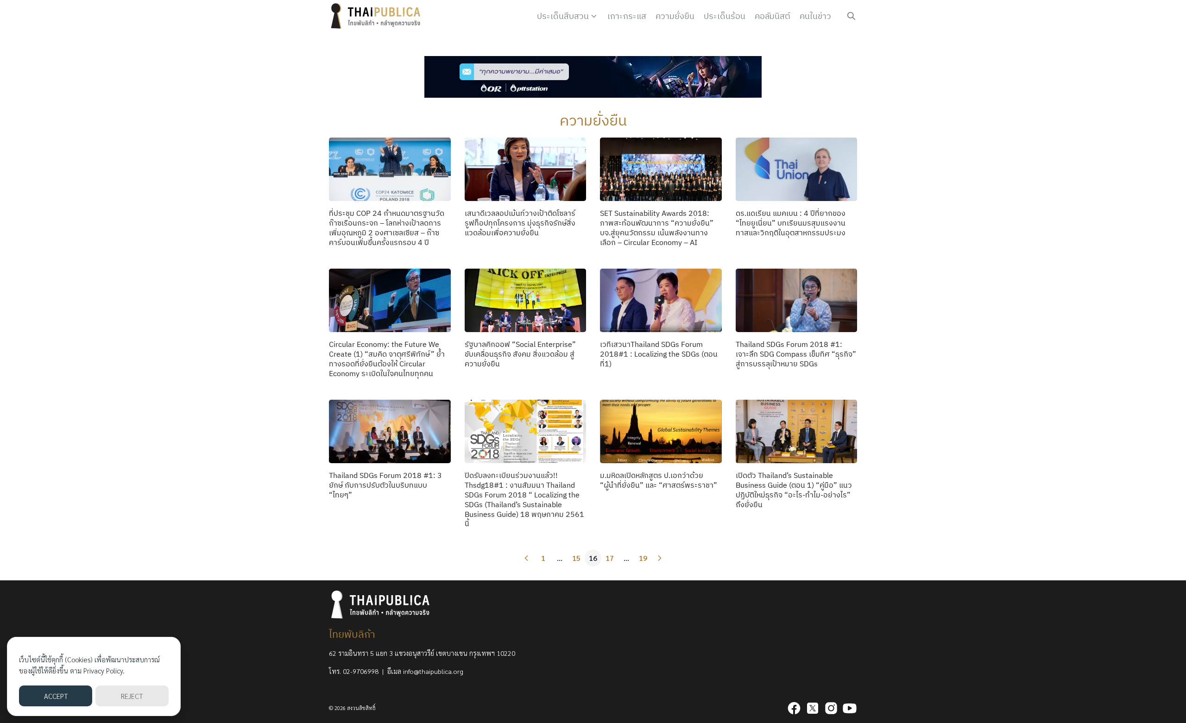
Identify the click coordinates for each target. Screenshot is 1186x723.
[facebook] (794, 708)
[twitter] (812, 708)
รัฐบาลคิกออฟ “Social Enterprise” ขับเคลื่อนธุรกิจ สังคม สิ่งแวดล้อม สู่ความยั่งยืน (520, 353)
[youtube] (849, 708)
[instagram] (831, 708)
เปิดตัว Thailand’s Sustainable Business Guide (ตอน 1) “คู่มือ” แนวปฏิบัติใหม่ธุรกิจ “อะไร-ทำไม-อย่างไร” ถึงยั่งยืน (794, 490)
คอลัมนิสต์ (772, 16)
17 (610, 558)
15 (576, 558)
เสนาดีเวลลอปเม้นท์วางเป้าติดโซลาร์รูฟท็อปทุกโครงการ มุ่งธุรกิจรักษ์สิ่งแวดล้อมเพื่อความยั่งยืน (520, 222)
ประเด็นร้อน (724, 16)
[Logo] (377, 16)
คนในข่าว (815, 16)
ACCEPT (56, 696)
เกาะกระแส (626, 16)
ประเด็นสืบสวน (563, 16)
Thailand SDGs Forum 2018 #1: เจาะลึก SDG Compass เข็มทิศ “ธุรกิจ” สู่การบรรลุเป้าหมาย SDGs (796, 353)
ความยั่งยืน (675, 16)
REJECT (132, 696)
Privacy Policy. (104, 670)
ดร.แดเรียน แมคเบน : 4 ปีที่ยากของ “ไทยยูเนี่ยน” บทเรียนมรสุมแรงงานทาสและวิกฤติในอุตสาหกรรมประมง (790, 222)
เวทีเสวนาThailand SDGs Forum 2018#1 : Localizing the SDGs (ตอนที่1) (659, 353)
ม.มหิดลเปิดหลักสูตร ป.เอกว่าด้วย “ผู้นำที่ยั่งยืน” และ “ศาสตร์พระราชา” (658, 480)
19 (643, 558)
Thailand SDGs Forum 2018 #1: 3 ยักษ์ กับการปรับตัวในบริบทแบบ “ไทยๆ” (385, 485)
